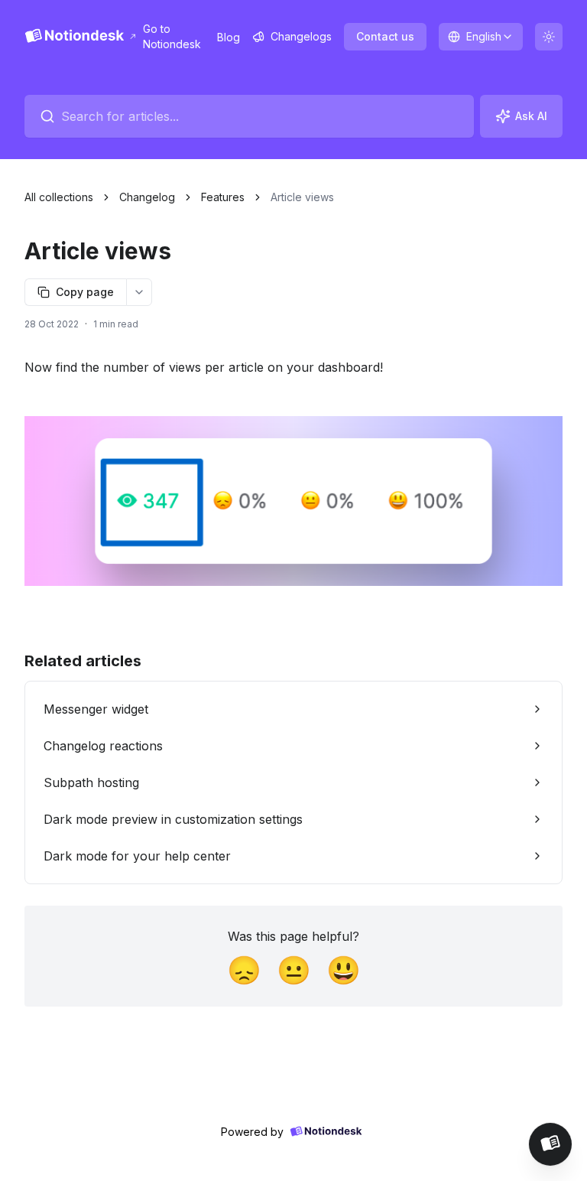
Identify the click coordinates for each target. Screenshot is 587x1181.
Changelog (147, 196)
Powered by (252, 1131)
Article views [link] (302, 196)
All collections (58, 196)
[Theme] (549, 36)
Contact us (385, 36)
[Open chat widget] (550, 1144)
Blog (228, 37)
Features (223, 196)
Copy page (85, 291)
